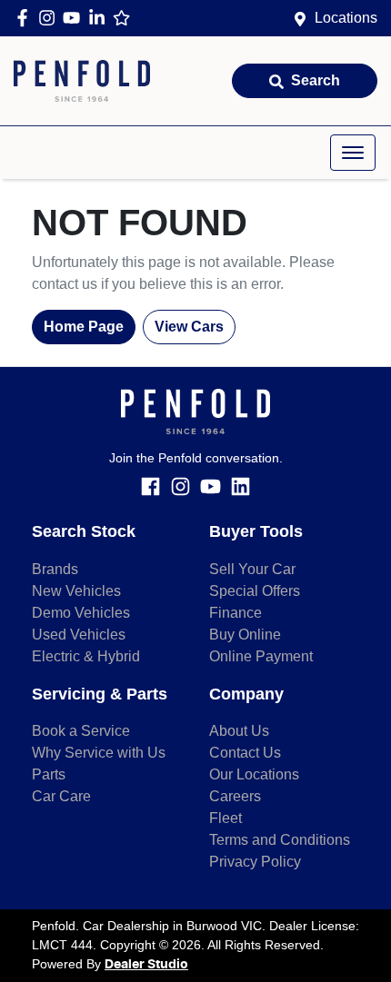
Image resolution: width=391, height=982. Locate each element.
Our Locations (254, 774)
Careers (235, 796)
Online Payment (261, 656)
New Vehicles (76, 591)
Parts (48, 774)
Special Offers (254, 591)
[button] (353, 152)
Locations (346, 17)
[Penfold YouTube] (75, 17)
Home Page (84, 326)
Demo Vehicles (81, 612)
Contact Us (245, 752)
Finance (235, 612)
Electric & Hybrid (86, 656)
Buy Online (245, 634)
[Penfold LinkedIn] (100, 17)
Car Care (61, 796)
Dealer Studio (146, 964)
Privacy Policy (255, 861)
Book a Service (81, 731)
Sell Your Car (252, 569)
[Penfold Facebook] (26, 17)
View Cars (189, 326)
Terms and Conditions (279, 840)
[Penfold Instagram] (50, 17)
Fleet (225, 818)
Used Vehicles (78, 634)
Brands (55, 569)
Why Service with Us (98, 752)
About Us (239, 731)
